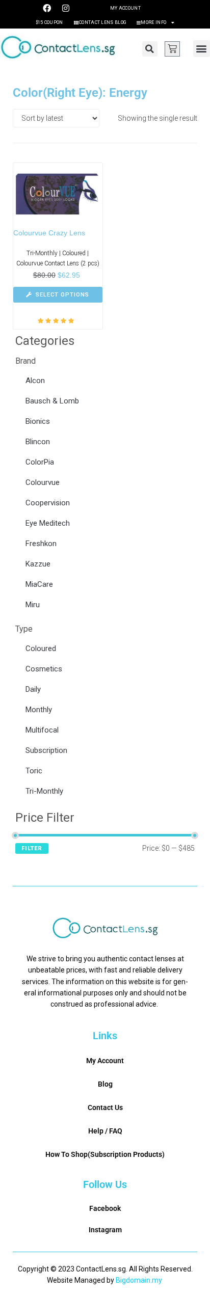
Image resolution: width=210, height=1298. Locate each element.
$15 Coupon (49, 22)
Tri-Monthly (44, 791)
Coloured (40, 648)
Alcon (35, 380)
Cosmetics (43, 668)
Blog (105, 1084)
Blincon (37, 441)
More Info (153, 22)
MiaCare (39, 584)
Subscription (46, 750)
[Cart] (172, 49)
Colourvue (42, 482)
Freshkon (41, 543)
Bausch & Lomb (52, 400)
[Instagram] (66, 8)
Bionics (37, 421)
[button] (150, 49)
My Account (125, 8)
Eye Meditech (47, 523)
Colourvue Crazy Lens (49, 233)
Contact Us (105, 1107)
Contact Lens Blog (102, 22)
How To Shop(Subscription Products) (105, 1154)
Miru (32, 604)
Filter (31, 848)
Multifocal (42, 730)
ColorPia (39, 462)
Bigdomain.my (139, 1280)
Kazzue (37, 564)
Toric (33, 770)
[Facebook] (47, 8)
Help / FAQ (105, 1131)
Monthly (38, 709)
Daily (33, 689)
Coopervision (47, 502)
